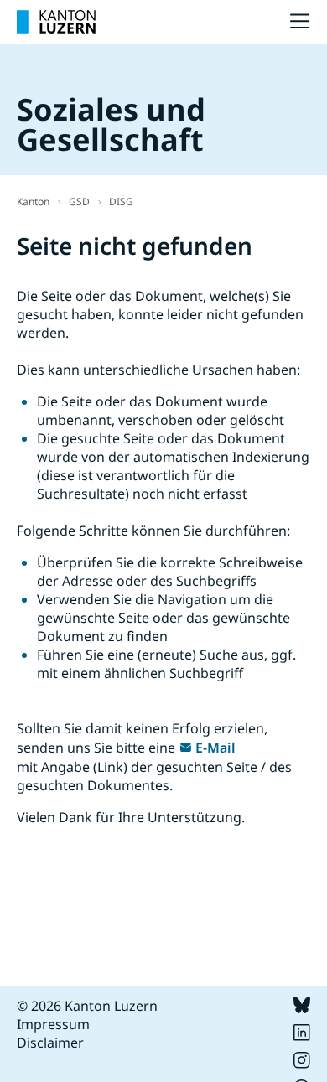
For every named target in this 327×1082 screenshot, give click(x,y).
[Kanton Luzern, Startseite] (56, 22)
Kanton (33, 201)
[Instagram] (301, 1063)
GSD (79, 201)
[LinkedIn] (301, 1036)
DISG (121, 201)
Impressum (53, 1024)
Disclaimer (50, 1042)
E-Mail (215, 747)
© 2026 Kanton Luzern (87, 1006)
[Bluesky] (301, 1008)
